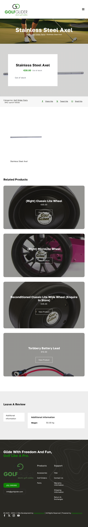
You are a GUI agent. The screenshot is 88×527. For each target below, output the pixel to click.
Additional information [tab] (11, 417)
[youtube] (18, 515)
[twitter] (9, 515)
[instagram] (14, 515)
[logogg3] (16, 3)
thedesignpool (39, 513)
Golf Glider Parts (21, 100)
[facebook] (4, 515)
